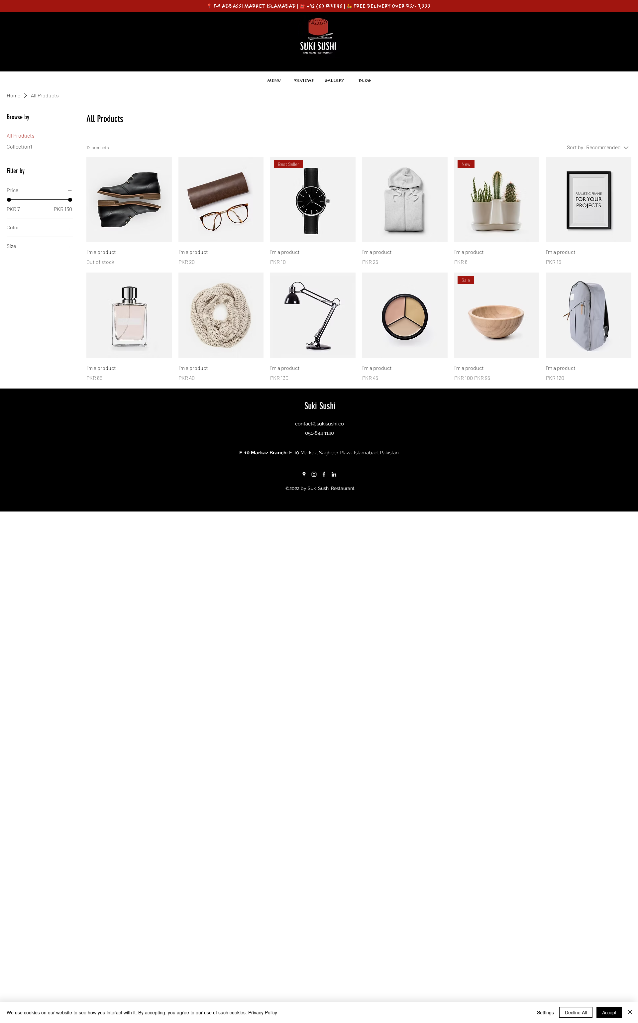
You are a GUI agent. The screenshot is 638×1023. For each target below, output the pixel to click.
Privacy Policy (262, 1012)
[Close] (630, 1012)
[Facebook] (324, 474)
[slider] (9, 200)
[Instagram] (314, 474)
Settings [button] (545, 1012)
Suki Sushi (320, 405)
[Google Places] (304, 474)
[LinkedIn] (334, 474)
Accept (609, 1012)
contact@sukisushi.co (319, 424)
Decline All (576, 1012)
